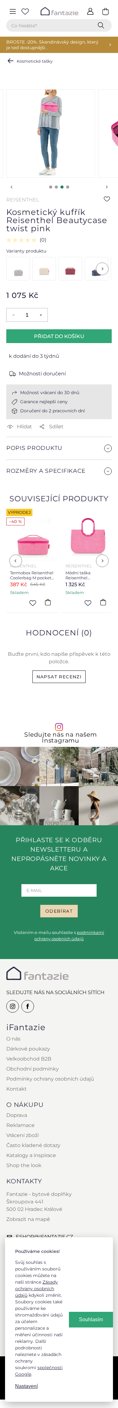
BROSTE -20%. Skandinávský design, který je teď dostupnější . (52, 44)
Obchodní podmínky (32, 1069)
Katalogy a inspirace (31, 1155)
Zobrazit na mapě (28, 1219)
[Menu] (12, 11)
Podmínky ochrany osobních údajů (50, 1079)
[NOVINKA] (44, 268)
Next (106, 187)
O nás (13, 1039)
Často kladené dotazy (33, 1145)
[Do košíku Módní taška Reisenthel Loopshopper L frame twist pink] (102, 602)
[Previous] (15, 561)
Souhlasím (91, 1319)
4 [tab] (67, 187)
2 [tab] (56, 187)
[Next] (102, 269)
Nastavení (26, 1386)
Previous (11, 187)
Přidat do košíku (59, 336)
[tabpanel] (51, 133)
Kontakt (16, 1089)
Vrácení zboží (22, 1135)
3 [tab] (62, 187)
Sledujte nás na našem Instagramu (60, 737)
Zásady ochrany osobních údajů (36, 1288)
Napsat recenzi (59, 677)
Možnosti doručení (42, 374)
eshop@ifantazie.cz (44, 1237)
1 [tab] (50, 187)
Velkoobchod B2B (28, 1059)
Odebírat (59, 911)
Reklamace (20, 1125)
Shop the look (24, 1165)
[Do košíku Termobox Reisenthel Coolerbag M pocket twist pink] (47, 602)
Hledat (102, 25)
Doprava (16, 1115)
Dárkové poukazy (28, 1049)
